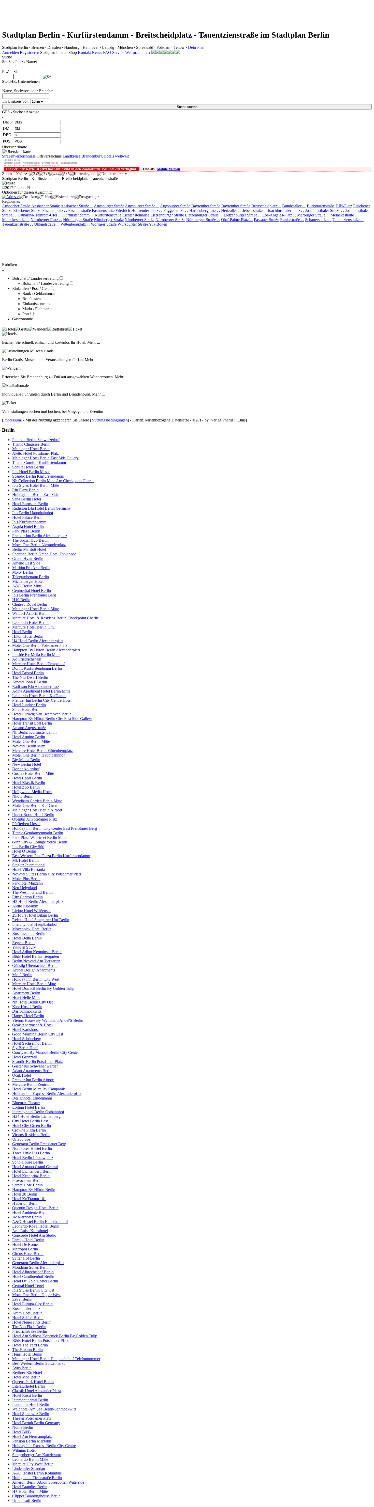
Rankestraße (292, 219)
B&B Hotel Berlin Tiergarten (35, 956)
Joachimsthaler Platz (286, 210)
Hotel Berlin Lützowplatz (32, 1157)
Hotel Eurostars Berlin (30, 503)
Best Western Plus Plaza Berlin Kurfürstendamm (51, 856)
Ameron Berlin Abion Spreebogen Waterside (48, 1482)
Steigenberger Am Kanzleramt (36, 1455)
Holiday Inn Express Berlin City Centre (44, 1445)
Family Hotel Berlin (28, 1240)
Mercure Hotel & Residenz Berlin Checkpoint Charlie (55, 618)
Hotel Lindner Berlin (29, 705)
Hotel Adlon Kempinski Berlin (37, 952)
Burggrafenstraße (321, 206)
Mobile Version (168, 169)
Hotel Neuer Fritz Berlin (31, 1322)
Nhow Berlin (22, 796)
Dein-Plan (196, 47)
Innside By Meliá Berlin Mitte (36, 654)
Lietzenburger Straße (167, 215)
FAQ (107, 52)
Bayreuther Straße (205, 206)
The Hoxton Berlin (27, 1349)
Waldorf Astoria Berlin (30, 613)
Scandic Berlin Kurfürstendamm (38, 476)
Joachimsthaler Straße (324, 210)
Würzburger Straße (133, 224)
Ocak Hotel (21, 1075)
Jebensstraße (254, 210)
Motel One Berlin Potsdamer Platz (39, 645)
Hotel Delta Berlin (27, 938)
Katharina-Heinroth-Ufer (39, 215)
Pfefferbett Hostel (26, 824)
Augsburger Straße (109, 206)
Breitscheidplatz (266, 206)
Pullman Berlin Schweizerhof (36, 439)
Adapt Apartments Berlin (32, 1071)
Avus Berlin (22, 1368)
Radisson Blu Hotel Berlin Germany (41, 508)
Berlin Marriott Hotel (29, 549)
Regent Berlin (23, 942)
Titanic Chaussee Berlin (31, 444)
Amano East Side (26, 563)
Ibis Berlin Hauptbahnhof (32, 513)
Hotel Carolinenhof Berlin (33, 1276)
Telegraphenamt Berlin (30, 577)
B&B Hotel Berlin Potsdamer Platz (40, 1340)
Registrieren (29, 52)
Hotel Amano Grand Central (35, 1167)
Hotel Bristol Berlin (28, 673)
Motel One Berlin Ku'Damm (35, 805)
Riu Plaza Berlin (25, 490)
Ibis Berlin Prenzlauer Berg (34, 595)
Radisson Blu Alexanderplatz (35, 686)
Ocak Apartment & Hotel (32, 1025)
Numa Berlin (22, 1427)
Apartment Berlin (26, 993)
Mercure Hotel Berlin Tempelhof (38, 664)
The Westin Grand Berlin (32, 892)
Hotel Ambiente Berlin (30, 1212)
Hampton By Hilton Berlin (33, 1189)
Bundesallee (294, 206)
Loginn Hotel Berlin (28, 1107)
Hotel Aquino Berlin (28, 737)
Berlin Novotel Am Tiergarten (36, 961)
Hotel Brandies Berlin (29, 1487)
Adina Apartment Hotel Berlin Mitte (41, 691)
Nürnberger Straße (78, 219)
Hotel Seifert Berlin (28, 1317)
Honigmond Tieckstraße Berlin (37, 1477)
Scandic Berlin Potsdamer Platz (37, 1061)
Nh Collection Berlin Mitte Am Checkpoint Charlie (53, 481)
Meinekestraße (342, 215)
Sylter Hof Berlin (26, 1258)
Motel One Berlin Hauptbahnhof (38, 755)
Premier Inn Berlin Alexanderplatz (39, 535)
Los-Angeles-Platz (279, 215)
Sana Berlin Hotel (26, 499)
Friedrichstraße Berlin (29, 1331)
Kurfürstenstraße (108, 215)
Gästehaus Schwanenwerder (35, 1066)
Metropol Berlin (25, 1249)
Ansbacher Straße (16, 206)
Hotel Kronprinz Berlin (31, 1176)
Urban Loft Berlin (26, 1500)
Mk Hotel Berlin (25, 860)
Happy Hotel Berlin (28, 1016)
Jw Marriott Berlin (27, 1217)
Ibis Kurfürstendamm (29, 522)
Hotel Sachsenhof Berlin (32, 1043)
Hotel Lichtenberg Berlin (32, 1171)
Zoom (7, 173)
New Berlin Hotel (26, 764)
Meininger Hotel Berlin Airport (37, 810)
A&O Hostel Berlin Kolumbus (37, 1473)
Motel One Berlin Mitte (31, 741)
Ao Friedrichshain (26, 659)
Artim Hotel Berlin (27, 1313)
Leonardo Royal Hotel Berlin (35, 1226)
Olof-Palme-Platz (237, 219)
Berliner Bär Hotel (27, 1372)
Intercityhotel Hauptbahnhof (34, 924)
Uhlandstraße (47, 224)
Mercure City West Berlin (32, 1464)
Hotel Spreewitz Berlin (30, 1413)
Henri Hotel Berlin (27, 1354)
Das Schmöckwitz (26, 1011)
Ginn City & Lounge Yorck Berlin (39, 842)
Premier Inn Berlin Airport (33, 1080)
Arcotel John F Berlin (29, 682)
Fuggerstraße (175, 210)
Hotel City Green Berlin (31, 1125)
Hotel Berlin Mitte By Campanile (39, 1089)
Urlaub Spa (21, 1139)
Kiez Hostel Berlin (27, 1006)
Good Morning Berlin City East (37, 1034)
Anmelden (10, 52)
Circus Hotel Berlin (28, 1253)
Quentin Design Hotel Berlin (35, 1208)
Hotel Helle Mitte (26, 997)
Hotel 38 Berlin (24, 1194)
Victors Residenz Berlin (31, 1135)
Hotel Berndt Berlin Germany (36, 1423)
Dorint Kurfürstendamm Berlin (37, 668)
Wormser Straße (104, 224)
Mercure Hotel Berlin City (33, 627)
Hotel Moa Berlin (26, 1377)
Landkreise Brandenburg (83, 156)
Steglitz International (28, 865)
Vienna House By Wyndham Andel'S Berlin (47, 1020)
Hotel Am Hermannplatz (32, 1436)
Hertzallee (231, 210)
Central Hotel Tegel (28, 1285)
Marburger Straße (313, 215)
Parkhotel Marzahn (27, 883)
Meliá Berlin (22, 974)
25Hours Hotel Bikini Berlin (35, 915)
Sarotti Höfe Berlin (27, 1185)
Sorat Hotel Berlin (26, 709)
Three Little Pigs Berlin (31, 1153)
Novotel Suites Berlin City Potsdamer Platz (46, 874)
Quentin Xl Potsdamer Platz (34, 819)
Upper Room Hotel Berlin (33, 814)
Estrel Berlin (22, 1299)
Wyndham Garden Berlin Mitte (37, 801)
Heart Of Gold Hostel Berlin (35, 1281)
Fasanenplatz (54, 210)
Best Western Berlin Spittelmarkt (38, 1363)
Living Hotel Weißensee (31, 910)
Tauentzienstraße (348, 219)
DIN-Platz (344, 206)
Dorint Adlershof (25, 769)
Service (118, 52)
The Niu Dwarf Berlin (30, 677)
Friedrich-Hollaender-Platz (139, 210)
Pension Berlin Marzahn (31, 1441)
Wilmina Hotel (24, 1450)
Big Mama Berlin (26, 760)
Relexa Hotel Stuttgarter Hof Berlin (40, 920)
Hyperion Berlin (25, 1203)
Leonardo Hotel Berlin (30, 622)
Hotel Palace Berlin (28, 517)
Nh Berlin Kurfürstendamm (34, 732)
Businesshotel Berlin (28, 933)
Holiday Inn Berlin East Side (35, 494)
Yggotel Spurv (24, 947)
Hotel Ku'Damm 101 (29, 1199)
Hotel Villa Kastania (28, 869)
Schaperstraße (318, 219)
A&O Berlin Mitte (27, 586)
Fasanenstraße (79, 210)
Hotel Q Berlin (24, 851)
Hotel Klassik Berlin (28, 782)
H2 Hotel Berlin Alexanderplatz (37, 901)
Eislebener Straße (27, 210)
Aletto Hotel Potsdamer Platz (35, 453)
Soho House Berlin (27, 1162)
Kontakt (84, 52)
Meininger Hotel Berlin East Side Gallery (45, 458)
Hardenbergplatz (204, 210)
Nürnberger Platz (46, 219)
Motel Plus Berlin (26, 878)
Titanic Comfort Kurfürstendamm (39, 462)
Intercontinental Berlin (30, 1400)
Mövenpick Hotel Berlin (31, 929)
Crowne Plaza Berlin (29, 1130)
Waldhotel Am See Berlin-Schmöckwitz (44, 1409)
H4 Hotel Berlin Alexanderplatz (37, 641)
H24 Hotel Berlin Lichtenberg (36, 1116)
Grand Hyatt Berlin (27, 558)
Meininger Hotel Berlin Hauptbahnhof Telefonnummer (56, 1359)
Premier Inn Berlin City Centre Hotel (41, 700)
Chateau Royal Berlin (29, 604)
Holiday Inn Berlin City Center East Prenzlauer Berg (54, 828)
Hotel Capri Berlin (27, 778)
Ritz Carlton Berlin (27, 897)
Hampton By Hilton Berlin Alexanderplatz (46, 650)
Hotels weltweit (116, 156)
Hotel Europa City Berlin (32, 1304)
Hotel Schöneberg (26, 1039)
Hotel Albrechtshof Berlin (33, 1272)
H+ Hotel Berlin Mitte (30, 1491)
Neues (97, 52)
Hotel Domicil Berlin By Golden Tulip (43, 988)
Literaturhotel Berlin (28, 1386)
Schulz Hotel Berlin (28, 467)
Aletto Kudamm (25, 906)
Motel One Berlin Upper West (36, 1295)
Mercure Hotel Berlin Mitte (34, 984)
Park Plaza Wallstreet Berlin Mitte (39, 837)
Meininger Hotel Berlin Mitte (35, 609)
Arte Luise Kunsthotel (30, 1231)
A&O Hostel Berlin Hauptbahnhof (40, 1221)
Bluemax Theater (26, 1103)
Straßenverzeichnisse (19, 156)
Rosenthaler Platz (26, 1308)
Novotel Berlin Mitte (29, 746)
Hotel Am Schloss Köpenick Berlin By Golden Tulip (54, 1336)
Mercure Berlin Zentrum (31, 1084)
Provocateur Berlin (27, 1180)
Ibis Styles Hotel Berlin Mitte (35, 485)
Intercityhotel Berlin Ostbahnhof (38, 1112)
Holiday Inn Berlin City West (35, 979)
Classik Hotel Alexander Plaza (36, 1391)
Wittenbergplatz (75, 224)
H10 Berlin (21, 600)
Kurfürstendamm (78, 215)
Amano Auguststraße (29, 728)
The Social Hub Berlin (30, 540)
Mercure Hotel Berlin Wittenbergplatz (42, 750)
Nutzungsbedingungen (109, 420)
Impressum (12, 420)
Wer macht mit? (137, 52)
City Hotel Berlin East (30, 1121)
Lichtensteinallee (135, 215)
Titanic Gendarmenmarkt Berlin (37, 833)
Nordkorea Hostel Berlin (32, 1148)
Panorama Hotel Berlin (30, 1404)
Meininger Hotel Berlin (31, 449)
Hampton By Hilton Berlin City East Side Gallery (52, 718)
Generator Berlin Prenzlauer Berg (39, 1144)
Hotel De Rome (25, 1244)
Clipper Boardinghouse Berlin (36, 1496)
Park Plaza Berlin (26, 531)
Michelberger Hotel (28, 581)
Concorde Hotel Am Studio (34, 1235)
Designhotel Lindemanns (32, 1098)
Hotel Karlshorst (25, 1029)
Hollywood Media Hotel (32, 792)
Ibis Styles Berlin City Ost (33, 1290)
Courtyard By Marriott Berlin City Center (45, 1052)
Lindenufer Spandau (28, 1468)
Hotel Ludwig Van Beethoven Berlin (41, 714)
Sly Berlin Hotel (25, 1048)
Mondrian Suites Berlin (31, 1267)
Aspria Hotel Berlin (28, 526)
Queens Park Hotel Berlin (33, 1381)
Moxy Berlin (22, 572)
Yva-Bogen (158, 224)
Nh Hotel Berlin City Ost (32, 1002)
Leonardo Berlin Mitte (30, 1459)
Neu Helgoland (24, 888)
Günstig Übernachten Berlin (34, 965)
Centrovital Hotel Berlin (31, 590)
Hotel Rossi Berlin (27, 1395)
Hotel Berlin (22, 632)
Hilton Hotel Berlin (27, 636)
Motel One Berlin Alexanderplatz (39, 545)
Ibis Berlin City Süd (28, 846)
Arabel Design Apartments (33, 970)
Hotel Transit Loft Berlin (32, 723)
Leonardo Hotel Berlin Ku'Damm (39, 696)
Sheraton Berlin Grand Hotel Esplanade (44, 554)
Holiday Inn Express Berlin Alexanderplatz (46, 1093)
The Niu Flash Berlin (29, 1327)
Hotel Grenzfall (24, 1057)
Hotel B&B (21, 1432)
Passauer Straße (266, 219)
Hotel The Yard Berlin (30, 1345)
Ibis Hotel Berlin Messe (31, 471)
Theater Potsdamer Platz (31, 1418)
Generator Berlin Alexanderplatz (38, 1263)
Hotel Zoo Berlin (26, 787)
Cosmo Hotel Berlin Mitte (33, 773)
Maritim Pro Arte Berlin (31, 568)
